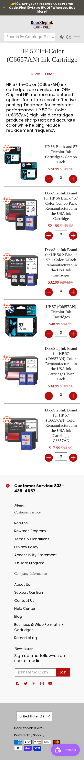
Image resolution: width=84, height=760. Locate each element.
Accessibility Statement (35, 555)
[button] (61, 37)
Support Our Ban (28, 592)
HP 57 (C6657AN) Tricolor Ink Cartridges (61, 311)
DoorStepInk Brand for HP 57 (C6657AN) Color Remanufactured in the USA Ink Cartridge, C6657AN (61, 425)
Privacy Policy (26, 547)
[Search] (53, 37)
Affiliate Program (29, 563)
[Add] (73, 179)
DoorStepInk (23, 728)
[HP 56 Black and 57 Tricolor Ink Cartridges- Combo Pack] (21, 163)
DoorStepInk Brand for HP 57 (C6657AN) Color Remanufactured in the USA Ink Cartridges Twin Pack (61, 363)
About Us (22, 584)
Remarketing (25, 637)
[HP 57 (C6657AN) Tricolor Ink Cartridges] (21, 321)
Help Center (24, 608)
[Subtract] (49, 179)
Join (62, 672)
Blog (18, 616)
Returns (21, 523)
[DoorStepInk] (42, 24)
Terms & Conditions (32, 539)
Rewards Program (30, 531)
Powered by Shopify (29, 735)
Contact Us (24, 600)
